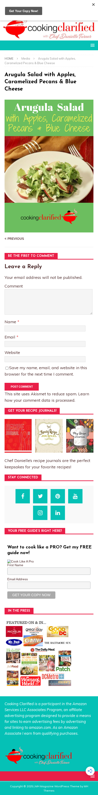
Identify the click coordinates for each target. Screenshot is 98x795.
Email (10, 336)
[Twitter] (40, 496)
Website (12, 352)
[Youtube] (75, 496)
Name (11, 321)
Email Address (17, 579)
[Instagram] (40, 513)
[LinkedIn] (58, 513)
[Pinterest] (58, 496)
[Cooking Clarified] (49, 38)
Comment (14, 285)
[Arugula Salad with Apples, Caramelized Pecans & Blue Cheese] (49, 230)
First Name (15, 565)
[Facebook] (22, 496)
